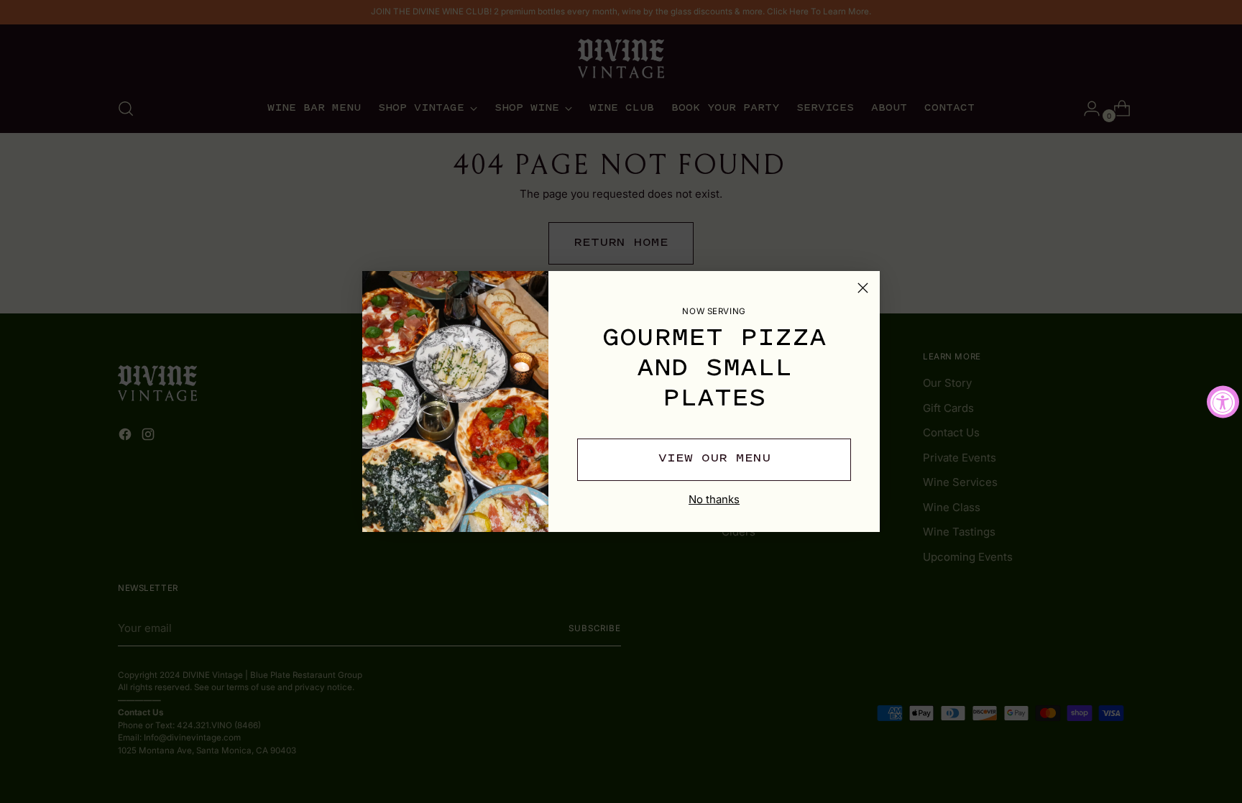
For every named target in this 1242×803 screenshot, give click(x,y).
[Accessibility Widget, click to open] (1223, 401)
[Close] (863, 288)
